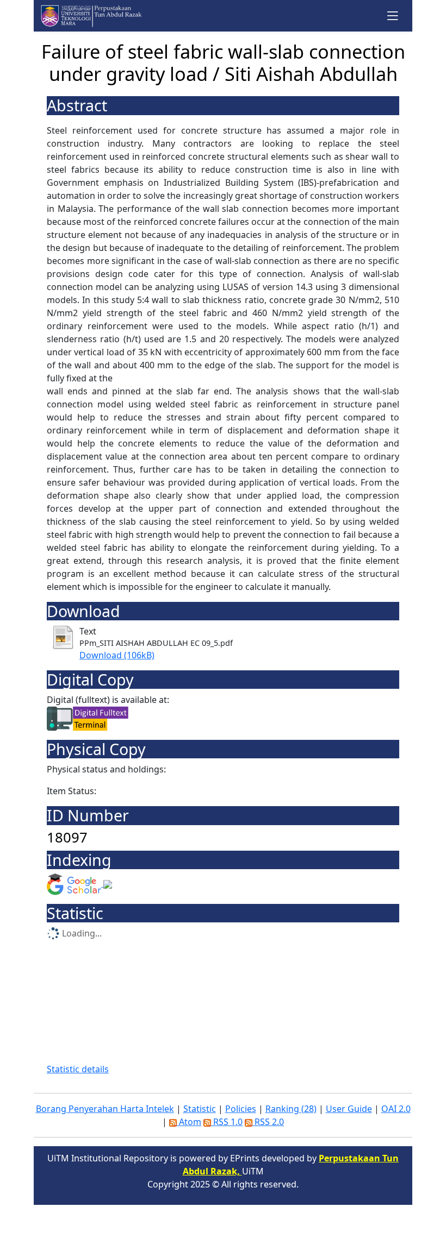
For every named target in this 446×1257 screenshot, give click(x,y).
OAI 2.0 (396, 1109)
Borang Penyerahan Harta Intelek (105, 1109)
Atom (189, 1122)
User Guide (349, 1109)
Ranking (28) (291, 1109)
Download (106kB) (116, 655)
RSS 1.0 (227, 1122)
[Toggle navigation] (393, 15)
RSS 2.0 (268, 1122)
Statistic (199, 1109)
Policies (240, 1109)
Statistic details (78, 1069)
